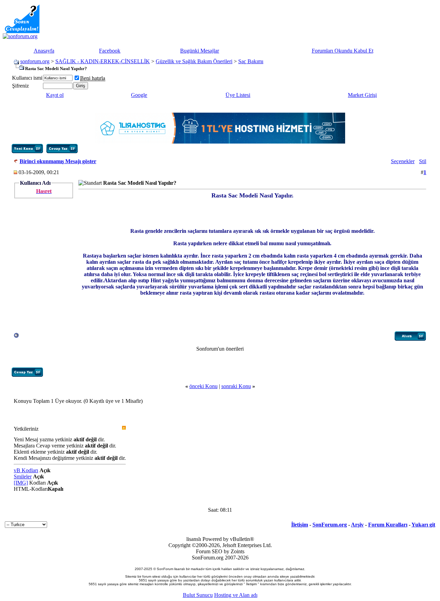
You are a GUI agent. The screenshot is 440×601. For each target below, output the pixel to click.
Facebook (109, 51)
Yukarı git (423, 525)
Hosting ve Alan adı (235, 595)
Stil (422, 161)
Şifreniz (20, 86)
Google (139, 95)
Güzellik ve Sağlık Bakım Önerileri (194, 61)
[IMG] (21, 483)
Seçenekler (403, 161)
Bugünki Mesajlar (199, 51)
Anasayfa (44, 51)
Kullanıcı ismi (27, 78)
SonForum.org (329, 525)
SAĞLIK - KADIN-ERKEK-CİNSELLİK (102, 61)
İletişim (299, 525)
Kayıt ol (55, 95)
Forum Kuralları (387, 525)
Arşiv (357, 525)
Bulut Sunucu (198, 595)
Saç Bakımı (250, 61)
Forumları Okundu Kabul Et (342, 51)
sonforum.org (35, 61)
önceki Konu (203, 386)
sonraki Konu (236, 386)
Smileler (23, 476)
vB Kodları (26, 470)
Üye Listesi (238, 95)
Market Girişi (362, 95)
